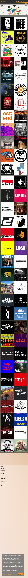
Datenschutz (3, 481)
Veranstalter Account (5, 486)
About (2, 474)
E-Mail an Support (4, 476)
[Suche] (26, 3)
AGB (1, 480)
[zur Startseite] (3, 1)
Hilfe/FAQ (2, 473)
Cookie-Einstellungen (7, 574)
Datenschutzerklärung (7, 571)
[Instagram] (3, 468)
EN (18, 1)
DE (16, 1)
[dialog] (13, 565)
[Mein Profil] (22, 1)
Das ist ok (20, 574)
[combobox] (13, 3)
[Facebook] (1, 468)
